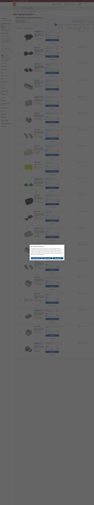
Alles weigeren (58, 258)
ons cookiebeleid (41, 254)
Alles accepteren (36, 258)
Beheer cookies (47, 258)
